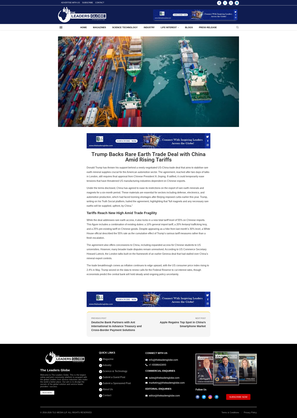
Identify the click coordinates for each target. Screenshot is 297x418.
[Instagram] (231, 3)
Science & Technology (114, 371)
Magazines (99, 27)
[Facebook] (219, 3)
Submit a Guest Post (113, 377)
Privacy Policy (250, 412)
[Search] (237, 27)
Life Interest (169, 27)
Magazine (108, 359)
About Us (107, 389)
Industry (149, 27)
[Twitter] (225, 3)
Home (83, 27)
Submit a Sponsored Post (116, 383)
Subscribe (87, 3)
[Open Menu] (61, 27)
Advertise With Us (70, 3)
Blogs (189, 27)
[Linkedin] (237, 3)
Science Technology (125, 27)
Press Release (208, 27)
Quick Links (107, 353)
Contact (99, 3)
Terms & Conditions (230, 412)
